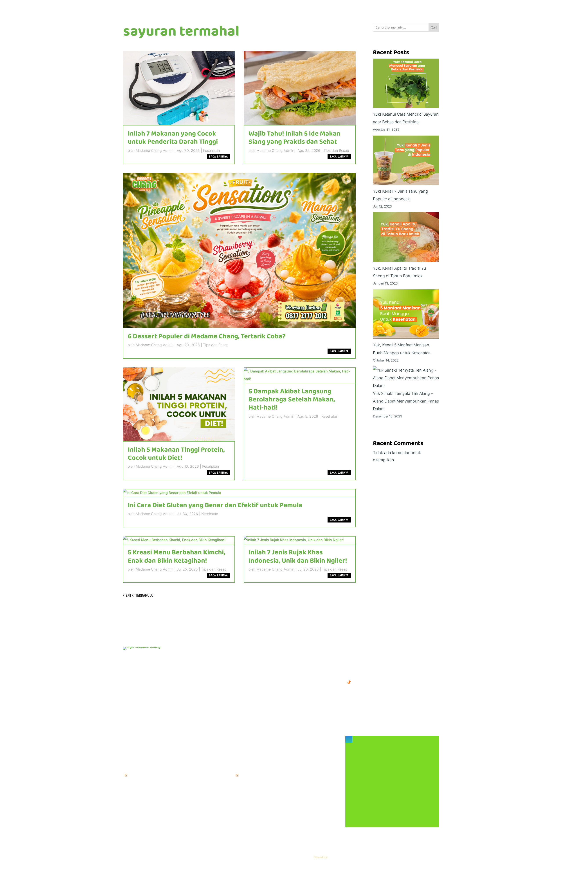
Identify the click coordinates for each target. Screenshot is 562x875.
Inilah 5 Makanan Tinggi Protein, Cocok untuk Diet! (176, 453)
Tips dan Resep (336, 150)
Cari (434, 27)
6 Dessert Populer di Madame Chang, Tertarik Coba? (207, 336)
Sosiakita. (321, 857)
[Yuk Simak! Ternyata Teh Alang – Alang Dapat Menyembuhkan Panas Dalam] (406, 378)
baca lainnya (218, 156)
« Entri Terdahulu (138, 595)
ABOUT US (244, 662)
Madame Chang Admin (154, 150)
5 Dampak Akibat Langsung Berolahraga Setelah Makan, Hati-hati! (292, 399)
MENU (240, 649)
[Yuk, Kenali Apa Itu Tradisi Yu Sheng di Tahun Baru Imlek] (406, 238)
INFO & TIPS (245, 656)
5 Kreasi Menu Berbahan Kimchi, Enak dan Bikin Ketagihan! (176, 556)
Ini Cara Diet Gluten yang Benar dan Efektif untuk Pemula (215, 505)
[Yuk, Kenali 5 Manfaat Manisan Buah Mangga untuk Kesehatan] (406, 315)
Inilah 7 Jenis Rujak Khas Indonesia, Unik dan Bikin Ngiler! (298, 556)
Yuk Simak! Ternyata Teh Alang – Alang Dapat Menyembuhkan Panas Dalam (406, 401)
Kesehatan (211, 150)
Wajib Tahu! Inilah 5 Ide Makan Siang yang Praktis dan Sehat (294, 137)
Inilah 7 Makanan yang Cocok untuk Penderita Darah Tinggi (173, 137)
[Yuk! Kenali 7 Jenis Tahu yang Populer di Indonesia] (406, 161)
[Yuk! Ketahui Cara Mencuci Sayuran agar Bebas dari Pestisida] (406, 84)
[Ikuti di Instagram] (348, 739)
